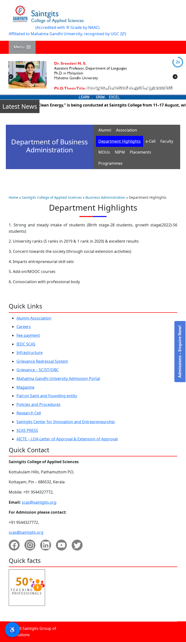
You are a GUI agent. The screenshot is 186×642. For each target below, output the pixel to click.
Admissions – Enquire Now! (179, 351)
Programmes (110, 163)
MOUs (104, 152)
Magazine (25, 387)
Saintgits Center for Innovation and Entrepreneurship (65, 421)
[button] (22, 47)
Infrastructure (29, 352)
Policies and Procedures (38, 404)
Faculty (166, 141)
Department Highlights (119, 141)
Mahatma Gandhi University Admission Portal (58, 378)
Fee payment (28, 335)
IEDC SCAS (25, 344)
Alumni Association (33, 318)
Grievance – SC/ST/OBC (37, 369)
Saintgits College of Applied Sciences (52, 197)
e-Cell (150, 141)
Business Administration (105, 197)
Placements (140, 152)
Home (13, 197)
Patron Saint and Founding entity (46, 395)
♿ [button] (12, 630)
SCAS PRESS (27, 430)
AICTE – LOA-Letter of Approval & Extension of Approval (67, 439)
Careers (23, 326)
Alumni (104, 130)
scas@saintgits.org (39, 502)
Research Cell (28, 413)
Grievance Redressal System (42, 361)
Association (126, 130)
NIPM (120, 152)
